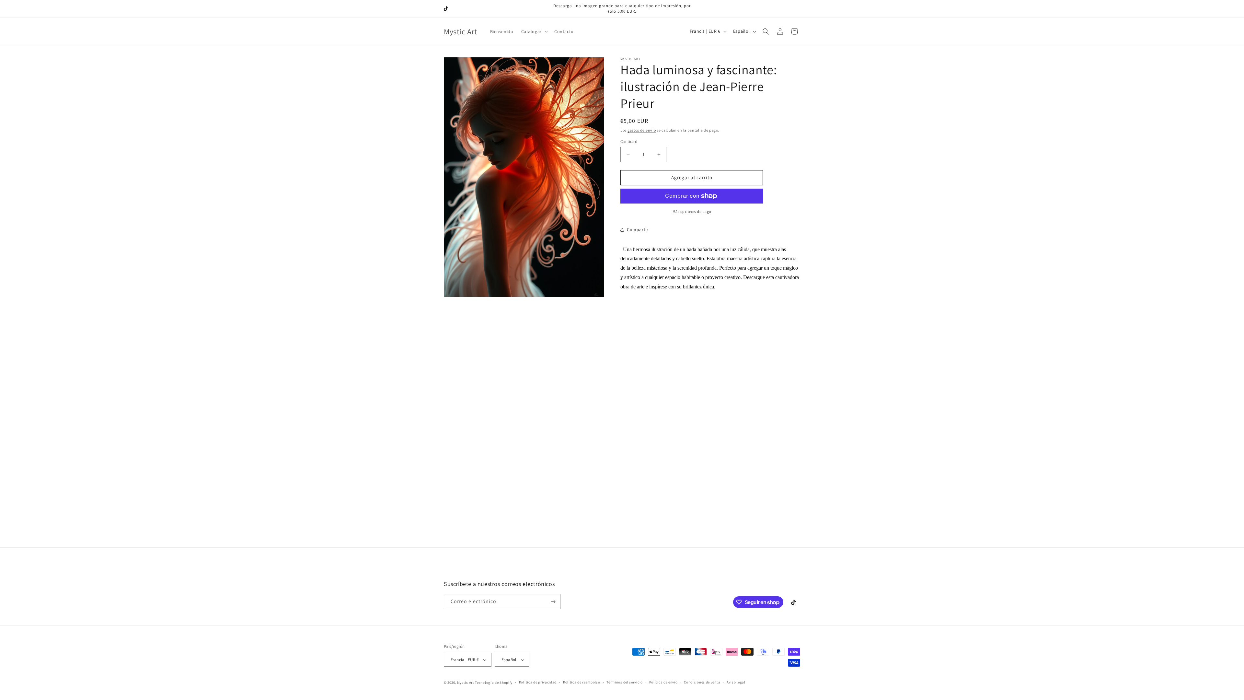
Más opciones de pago (692, 211)
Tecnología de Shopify (494, 682)
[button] (533, 31)
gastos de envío (642, 130)
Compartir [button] (637, 229)
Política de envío (663, 682)
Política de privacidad (538, 682)
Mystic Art (465, 682)
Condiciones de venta (702, 682)
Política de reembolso (581, 682)
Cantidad (628, 141)
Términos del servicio (624, 682)
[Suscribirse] (553, 601)
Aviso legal (736, 682)
